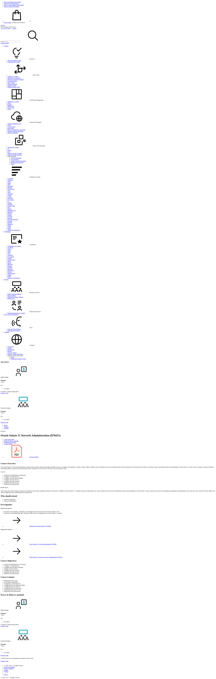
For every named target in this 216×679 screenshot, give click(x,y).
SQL (8, 152)
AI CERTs (10, 178)
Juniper (9, 209)
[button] (18, 22)
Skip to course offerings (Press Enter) (14, 5)
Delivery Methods (12, 84)
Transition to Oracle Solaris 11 (40, 526)
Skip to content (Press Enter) (11, 6)
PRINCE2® (10, 106)
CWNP (9, 195)
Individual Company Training (15, 297)
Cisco (8, 190)
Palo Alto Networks (12, 219)
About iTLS (10, 346)
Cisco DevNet (14, 159)
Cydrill (9, 196)
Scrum (9, 109)
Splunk (9, 225)
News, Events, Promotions (11, 314)
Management (10, 349)
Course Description (9, 439)
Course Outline (8, 444)
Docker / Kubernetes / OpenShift (16, 130)
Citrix (8, 192)
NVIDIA (9, 216)
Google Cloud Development (18, 161)
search (2, 41)
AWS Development (16, 158)
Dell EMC (10, 198)
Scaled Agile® (11, 273)
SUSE (9, 227)
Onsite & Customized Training (15, 79)
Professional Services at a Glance (16, 313)
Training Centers (11, 85)
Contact (14, 28)
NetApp (9, 213)
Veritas (9, 228)
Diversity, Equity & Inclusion (15, 354)
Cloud (9, 125)
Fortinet (9, 203)
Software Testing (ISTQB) (14, 155)
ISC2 (8, 207)
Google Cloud (11, 206)
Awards (9, 348)
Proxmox (9, 221)
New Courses (11, 82)
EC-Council (10, 200)
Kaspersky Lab (11, 210)
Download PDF (33, 457)
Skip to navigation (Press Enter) (12, 2)
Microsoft (10, 212)
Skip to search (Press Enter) (11, 3)
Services (6, 279)
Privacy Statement (9, 668)
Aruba (9, 183)
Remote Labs (11, 298)
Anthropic (10, 180)
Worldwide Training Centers (18, 359)
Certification (7, 231)
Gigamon (9, 204)
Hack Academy (11, 295)
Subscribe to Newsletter (13, 330)
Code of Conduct (12, 352)
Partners (9, 351)
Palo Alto (9, 269)
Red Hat (9, 222)
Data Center (10, 128)
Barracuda (10, 186)
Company (6, 332)
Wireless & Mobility (12, 133)
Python (9, 150)
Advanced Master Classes (14, 60)
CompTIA (10, 193)
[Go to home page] (3, 25)
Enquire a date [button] (4, 393)
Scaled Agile (10, 107)
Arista (9, 181)
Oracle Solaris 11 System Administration (42, 544)
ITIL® (9, 103)
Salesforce (10, 224)
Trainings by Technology (14, 78)
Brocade (9, 187)
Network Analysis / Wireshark (15, 131)
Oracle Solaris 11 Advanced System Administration (45, 557)
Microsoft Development (17, 162)
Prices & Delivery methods (11, 441)
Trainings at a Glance (13, 101)
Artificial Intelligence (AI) (14, 123)
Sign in (6, 674)
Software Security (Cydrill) (14, 153)
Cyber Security (11, 126)
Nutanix (9, 215)
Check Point (10, 189)
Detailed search (5, 43)
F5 (8, 201)
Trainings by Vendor (12, 76)
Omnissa (9, 218)
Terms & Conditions (9, 667)
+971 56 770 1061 (6, 28)
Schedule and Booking (10, 442)
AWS (8, 184)
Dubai (12, 357)
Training (6, 46)
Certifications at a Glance (14, 246)
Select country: (8, 22)
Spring (12, 164)
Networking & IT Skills (13, 62)
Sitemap (6, 671)
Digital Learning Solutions (14, 294)
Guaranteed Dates (12, 81)
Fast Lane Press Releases (14, 329)
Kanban (9, 104)
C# (8, 149)
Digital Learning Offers (13, 87)
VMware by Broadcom (13, 230)
